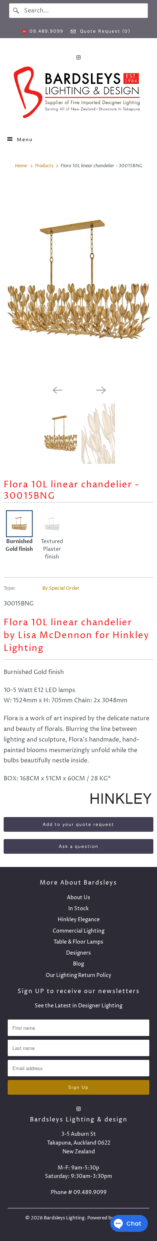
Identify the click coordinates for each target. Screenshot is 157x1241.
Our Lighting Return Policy (78, 975)
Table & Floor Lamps (78, 941)
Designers (78, 952)
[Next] (100, 389)
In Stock (78, 908)
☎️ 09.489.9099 (43, 31)
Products (45, 166)
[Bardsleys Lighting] (79, 94)
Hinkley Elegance (79, 919)
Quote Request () (104, 31)
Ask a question (79, 846)
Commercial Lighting (78, 930)
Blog (78, 963)
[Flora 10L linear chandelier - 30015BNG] (78, 280)
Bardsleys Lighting (64, 1218)
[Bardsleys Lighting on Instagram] (78, 57)
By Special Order (61, 588)
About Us (78, 897)
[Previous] (57, 389)
